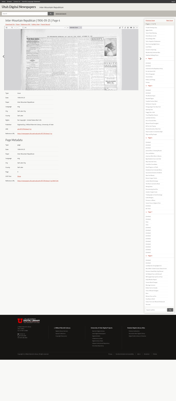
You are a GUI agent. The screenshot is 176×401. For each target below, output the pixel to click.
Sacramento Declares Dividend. (154, 172)
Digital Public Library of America (137, 336)
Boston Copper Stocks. (151, 178)
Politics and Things (150, 79)
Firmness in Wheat (150, 200)
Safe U (139, 354)
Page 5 (150, 86)
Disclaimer (147, 354)
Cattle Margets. (150, 197)
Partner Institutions (134, 331)
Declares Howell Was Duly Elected (154, 271)
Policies (155, 354)
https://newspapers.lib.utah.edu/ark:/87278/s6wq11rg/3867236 (37, 181)
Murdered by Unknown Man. (153, 52)
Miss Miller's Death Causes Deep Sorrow (156, 268)
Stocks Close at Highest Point (153, 203)
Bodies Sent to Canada (151, 288)
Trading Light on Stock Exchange (154, 195)
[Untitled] (148, 63)
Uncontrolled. (149, 77)
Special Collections (61, 333)
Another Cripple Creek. (151, 192)
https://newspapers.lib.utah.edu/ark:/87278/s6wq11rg (34, 133)
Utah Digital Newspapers (99, 333)
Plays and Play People (151, 134)
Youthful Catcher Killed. (152, 101)
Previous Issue (150, 20)
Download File (10, 24)
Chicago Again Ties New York (153, 107)
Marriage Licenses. (150, 285)
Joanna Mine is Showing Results (154, 150)
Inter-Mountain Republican (51, 7)
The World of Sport (150, 96)
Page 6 (150, 138)
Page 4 (150, 58)
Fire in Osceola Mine (151, 120)
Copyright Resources (61, 336)
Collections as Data (97, 338)
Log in (173, 1)
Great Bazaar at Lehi (151, 36)
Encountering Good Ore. (152, 189)
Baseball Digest (150, 98)
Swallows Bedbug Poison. (152, 55)
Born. (147, 293)
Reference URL (25, 24)
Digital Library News (97, 341)
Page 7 (150, 212)
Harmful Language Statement (31, 1)
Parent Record (45, 24)
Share (18, 24)
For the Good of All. (150, 71)
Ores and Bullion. (150, 153)
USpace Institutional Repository (100, 343)
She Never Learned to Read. (153, 184)
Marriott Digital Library (98, 331)
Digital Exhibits (96, 336)
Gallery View (36, 24)
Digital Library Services (62, 331)
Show (19, 176)
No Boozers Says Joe (151, 104)
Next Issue (169, 20)
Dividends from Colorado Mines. (154, 170)
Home (3, 1)
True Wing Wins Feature (152, 115)
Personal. (148, 304)
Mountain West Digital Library (137, 333)
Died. (147, 222)
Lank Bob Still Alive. (151, 118)
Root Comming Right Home (153, 44)
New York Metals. (150, 175)
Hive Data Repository (98, 346)
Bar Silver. (148, 208)
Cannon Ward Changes (151, 282)
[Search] (51, 13)
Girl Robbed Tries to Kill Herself (154, 274)
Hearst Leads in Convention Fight (154, 131)
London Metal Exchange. (152, 181)
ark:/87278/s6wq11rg (24, 129)
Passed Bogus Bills (150, 38)
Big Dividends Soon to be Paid (153, 159)
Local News (149, 47)
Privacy (110, 354)
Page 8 (150, 256)
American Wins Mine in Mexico (153, 156)
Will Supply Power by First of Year (154, 277)
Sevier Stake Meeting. (151, 33)
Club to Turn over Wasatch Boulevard (155, 301)
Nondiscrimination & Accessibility (125, 354)
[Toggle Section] (146, 58)
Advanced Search (61, 14)
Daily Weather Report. (151, 279)
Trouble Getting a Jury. (151, 27)
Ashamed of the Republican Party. (154, 68)
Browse (9, 1)
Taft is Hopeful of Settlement (153, 41)
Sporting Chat (149, 109)
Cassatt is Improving (151, 49)
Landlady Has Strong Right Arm (154, 265)
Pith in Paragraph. (150, 74)
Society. (148, 82)
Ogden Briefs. (149, 30)
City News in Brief (150, 299)
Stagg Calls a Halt (150, 112)
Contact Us (17, 1)
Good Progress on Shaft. (152, 167)
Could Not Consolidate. (151, 164)
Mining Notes (149, 186)
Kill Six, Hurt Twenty (151, 126)
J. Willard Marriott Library (24, 327)
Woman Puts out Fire (151, 296)
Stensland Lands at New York (153, 129)
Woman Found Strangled (152, 123)
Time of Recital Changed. (152, 290)
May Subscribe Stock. (151, 161)
